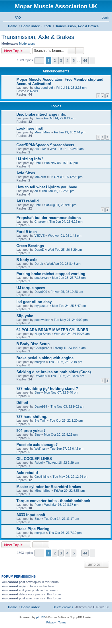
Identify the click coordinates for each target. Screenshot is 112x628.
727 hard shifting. (31, 416)
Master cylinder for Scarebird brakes (48, 487)
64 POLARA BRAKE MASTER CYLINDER (52, 330)
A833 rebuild (27, 201)
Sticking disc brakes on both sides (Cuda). (54, 372)
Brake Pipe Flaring (32, 529)
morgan (39, 362)
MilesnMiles (42, 132)
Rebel (38, 462)
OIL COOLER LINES (34, 459)
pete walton (42, 319)
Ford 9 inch (26, 232)
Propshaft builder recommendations (48, 218)
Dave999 (40, 291)
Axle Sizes (25, 173)
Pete (37, 163)
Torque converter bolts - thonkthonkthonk (53, 501)
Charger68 (41, 347)
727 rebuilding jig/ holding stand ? (47, 388)
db (36, 191)
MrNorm (40, 177)
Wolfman (40, 448)
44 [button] (85, 60)
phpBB (40, 617)
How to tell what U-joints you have (46, 187)
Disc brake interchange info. (41, 114)
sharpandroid (43, 87)
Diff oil (22, 402)
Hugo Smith (42, 333)
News (34, 91)
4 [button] (67, 60)
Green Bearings (30, 246)
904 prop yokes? (31, 430)
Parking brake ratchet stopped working (50, 274)
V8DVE (39, 235)
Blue (37, 118)
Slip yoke (24, 316)
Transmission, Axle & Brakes (37, 37)
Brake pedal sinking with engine (45, 358)
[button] (39, 60)
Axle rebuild (27, 473)
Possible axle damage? (37, 445)
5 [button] (74, 60)
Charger (40, 221)
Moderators (27, 43)
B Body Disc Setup (33, 344)
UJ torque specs (30, 288)
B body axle (26, 260)
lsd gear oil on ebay (34, 302)
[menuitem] (15, 17)
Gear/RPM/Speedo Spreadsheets (45, 145)
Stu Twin (40, 149)
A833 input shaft (30, 515)
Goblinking (41, 476)
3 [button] (61, 60)
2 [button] (55, 60)
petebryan (41, 277)
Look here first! (29, 128)
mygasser (41, 305)
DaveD (39, 249)
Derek (38, 263)
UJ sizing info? (29, 159)
